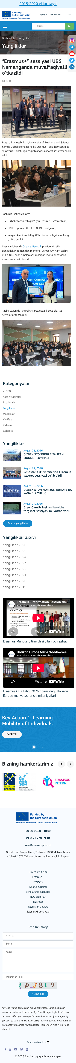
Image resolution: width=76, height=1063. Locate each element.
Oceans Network (32, 246)
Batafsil (12, 734)
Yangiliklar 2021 (14, 575)
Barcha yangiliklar (17, 523)
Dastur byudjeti (38, 887)
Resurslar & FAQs (38, 906)
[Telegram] (5, 1049)
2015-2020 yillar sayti (38, 4)
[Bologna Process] (19, 782)
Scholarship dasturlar (38, 892)
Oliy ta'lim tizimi (38, 872)
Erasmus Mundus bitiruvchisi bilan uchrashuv (35, 641)
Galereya (8, 431)
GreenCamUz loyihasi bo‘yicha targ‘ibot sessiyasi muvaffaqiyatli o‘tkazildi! (46, 511)
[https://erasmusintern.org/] (57, 782)
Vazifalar (8, 419)
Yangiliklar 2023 (14, 563)
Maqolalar (8, 414)
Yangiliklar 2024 (14, 557)
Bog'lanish (9, 402)
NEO (8, 391)
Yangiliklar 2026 (14, 545)
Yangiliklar (24, 38)
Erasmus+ (38, 877)
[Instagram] (10, 1049)
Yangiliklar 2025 (14, 551)
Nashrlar (38, 901)
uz (70, 14)
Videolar (8, 425)
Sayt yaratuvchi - (37, 1042)
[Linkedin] (27, 1049)
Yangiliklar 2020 (14, 581)
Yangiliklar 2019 (14, 587)
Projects (38, 882)
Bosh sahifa (8, 38)
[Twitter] (21, 1049)
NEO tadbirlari (38, 897)
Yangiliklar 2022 (14, 569)
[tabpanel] (38, 726)
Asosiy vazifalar (12, 397)
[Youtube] (15, 1049)
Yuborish (38, 994)
